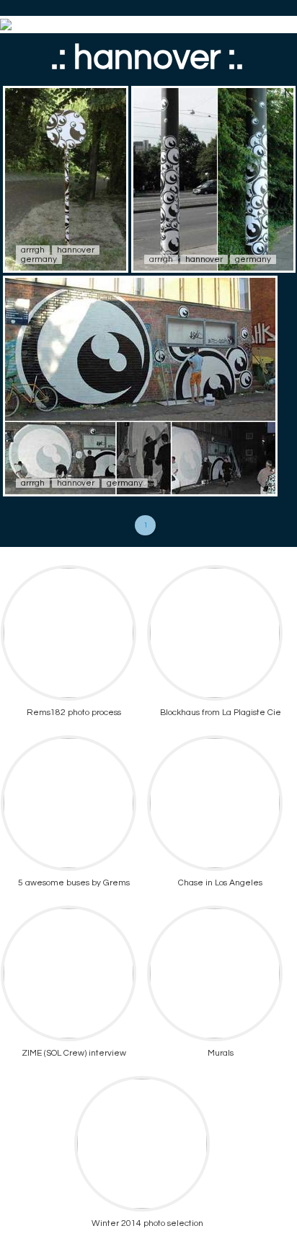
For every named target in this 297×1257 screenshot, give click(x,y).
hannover (75, 250)
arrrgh (33, 250)
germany (39, 259)
